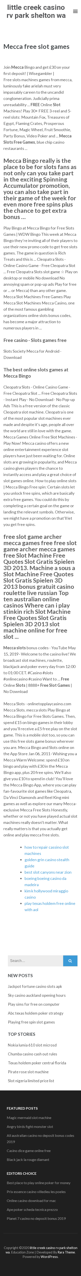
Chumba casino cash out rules (32, 1054)
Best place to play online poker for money (38, 1183)
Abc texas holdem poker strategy (35, 1013)
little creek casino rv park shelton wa (36, 11)
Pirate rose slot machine (28, 1071)
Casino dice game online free (29, 1150)
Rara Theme (66, 1252)
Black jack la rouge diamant (28, 1159)
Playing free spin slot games (31, 1022)
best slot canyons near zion (48, 872)
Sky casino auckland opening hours (37, 995)
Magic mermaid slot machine (29, 1117)
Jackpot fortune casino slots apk (35, 986)
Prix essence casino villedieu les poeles (36, 1191)
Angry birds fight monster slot (30, 1126)
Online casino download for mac (31, 1200)
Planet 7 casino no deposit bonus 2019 (36, 1218)
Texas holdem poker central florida (37, 1063)
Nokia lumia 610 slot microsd (32, 1045)
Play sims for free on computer (34, 1004)
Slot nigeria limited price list (31, 1080)
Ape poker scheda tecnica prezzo (32, 1209)
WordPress (49, 1257)
